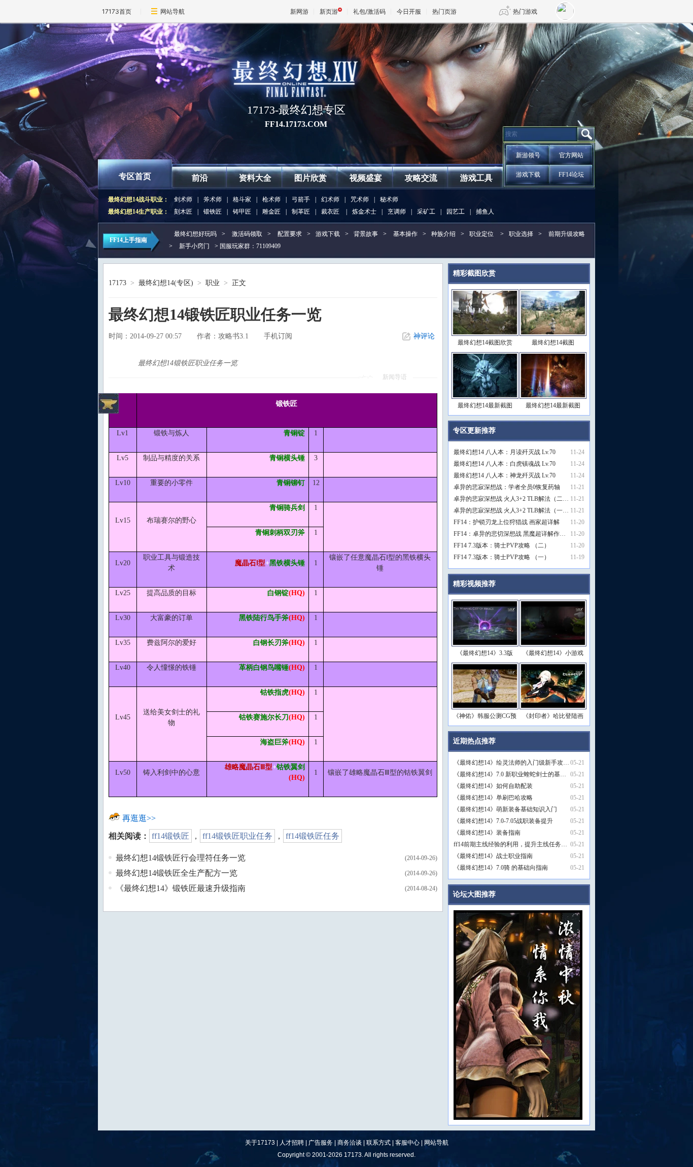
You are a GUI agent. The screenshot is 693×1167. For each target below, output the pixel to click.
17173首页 (116, 11)
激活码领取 (247, 233)
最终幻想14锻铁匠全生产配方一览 (176, 873)
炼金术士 (364, 211)
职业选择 (521, 233)
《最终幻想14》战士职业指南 (493, 856)
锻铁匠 (212, 211)
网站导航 (172, 11)
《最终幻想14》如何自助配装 (493, 786)
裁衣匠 (330, 211)
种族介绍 (443, 233)
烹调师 (397, 211)
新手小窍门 (194, 246)
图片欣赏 (310, 178)
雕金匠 (271, 211)
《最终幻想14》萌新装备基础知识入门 (505, 809)
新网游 (299, 11)
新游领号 (528, 155)
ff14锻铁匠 (170, 836)
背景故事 (366, 233)
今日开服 (409, 11)
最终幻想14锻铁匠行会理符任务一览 (181, 857)
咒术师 (360, 199)
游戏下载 (528, 174)
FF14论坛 (571, 174)
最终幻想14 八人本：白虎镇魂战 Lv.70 (505, 463)
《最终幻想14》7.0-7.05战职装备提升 (503, 821)
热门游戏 (525, 11)
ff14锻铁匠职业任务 (237, 836)
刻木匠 (183, 211)
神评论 (424, 336)
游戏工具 (476, 178)
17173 (117, 283)
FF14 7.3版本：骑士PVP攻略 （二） (502, 545)
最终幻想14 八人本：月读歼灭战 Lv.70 (505, 452)
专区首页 (135, 176)
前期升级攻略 (566, 233)
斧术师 (212, 199)
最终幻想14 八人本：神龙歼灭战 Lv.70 (505, 475)
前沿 (200, 178)
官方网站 (571, 155)
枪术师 (271, 199)
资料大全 (255, 178)
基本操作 (405, 233)
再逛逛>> (139, 818)
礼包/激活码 (369, 11)
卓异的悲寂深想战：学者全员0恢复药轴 (507, 487)
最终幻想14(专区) (165, 283)
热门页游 (444, 11)
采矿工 (426, 211)
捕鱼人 (485, 211)
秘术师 (389, 199)
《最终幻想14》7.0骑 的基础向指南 (501, 867)
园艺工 (455, 211)
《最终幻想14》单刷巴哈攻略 (493, 797)
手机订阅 (278, 336)
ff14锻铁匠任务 (312, 836)
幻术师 (330, 199)
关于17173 (260, 1142)
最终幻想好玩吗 (195, 233)
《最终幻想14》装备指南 (487, 832)
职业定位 (481, 233)
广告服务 (320, 1142)
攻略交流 (421, 178)
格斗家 (242, 199)
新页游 (329, 11)
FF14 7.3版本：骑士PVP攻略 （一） (502, 557)
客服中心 (407, 1142)
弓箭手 (301, 199)
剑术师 (183, 199)
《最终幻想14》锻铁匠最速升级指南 (181, 888)
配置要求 (290, 233)
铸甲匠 (242, 211)
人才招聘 (292, 1142)
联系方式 (378, 1142)
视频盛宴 (366, 178)
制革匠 (301, 211)
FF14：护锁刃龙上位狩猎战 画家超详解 (507, 522)
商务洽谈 (349, 1142)
